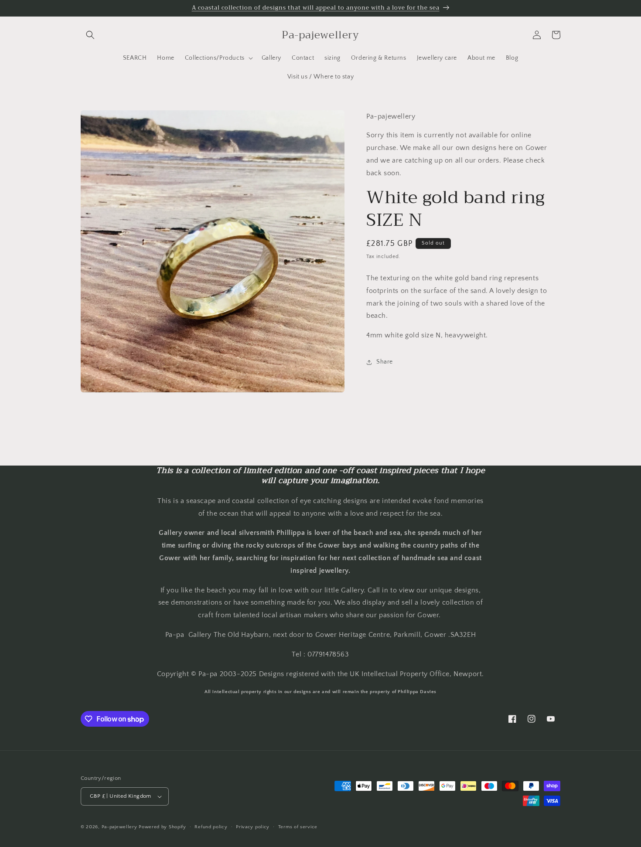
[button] (90, 34)
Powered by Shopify (162, 827)
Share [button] (384, 362)
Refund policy (210, 827)
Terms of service (297, 827)
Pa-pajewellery (119, 827)
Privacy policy (252, 827)
